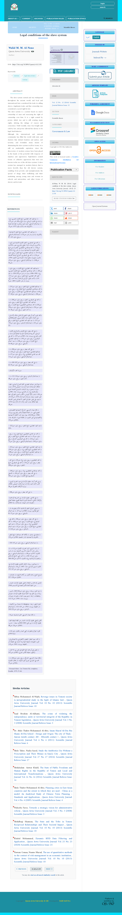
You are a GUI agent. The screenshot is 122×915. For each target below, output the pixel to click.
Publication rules (55, 19)
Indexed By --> (100, 58)
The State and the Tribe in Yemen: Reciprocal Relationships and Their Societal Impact (43, 823)
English (96, 37)
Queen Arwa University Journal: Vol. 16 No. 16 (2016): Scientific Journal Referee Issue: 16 (43, 777)
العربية (87, 37)
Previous (22, 869)
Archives (38, 19)
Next (48, 869)
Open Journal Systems (100, 206)
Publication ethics (77, 19)
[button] (56, 208)
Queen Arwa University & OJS (36, 901)
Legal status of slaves (29, 76)
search (102, 7)
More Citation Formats (64, 198)
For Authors (100, 172)
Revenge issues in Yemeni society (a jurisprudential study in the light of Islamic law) (43, 698)
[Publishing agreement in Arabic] (99, 116)
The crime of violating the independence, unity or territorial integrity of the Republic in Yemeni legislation (43, 717)
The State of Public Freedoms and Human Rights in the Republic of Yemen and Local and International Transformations (43, 771)
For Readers (100, 166)
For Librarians (100, 178)
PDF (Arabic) (65, 71)
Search (109, 18)
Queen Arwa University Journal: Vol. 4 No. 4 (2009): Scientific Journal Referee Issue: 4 (43, 798)
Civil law (25, 80)
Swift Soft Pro (64, 901)
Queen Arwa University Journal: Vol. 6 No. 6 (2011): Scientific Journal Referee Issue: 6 (43, 740)
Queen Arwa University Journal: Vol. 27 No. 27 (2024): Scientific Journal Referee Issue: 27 (43, 757)
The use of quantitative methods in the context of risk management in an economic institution (43, 854)
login (103, 3)
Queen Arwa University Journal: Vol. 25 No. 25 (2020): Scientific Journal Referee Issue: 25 (43, 843)
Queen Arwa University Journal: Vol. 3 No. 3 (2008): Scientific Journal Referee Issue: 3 (43, 721)
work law (16, 76)
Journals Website (99, 52)
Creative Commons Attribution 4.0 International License (64, 160)
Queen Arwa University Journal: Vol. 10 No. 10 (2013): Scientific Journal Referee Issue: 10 (43, 703)
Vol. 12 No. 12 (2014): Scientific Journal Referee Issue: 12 (52, 26)
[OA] (100, 153)
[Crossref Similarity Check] (100, 135)
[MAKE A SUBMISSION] (100, 79)
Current (26, 19)
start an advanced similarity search (42, 875)
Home (15, 27)
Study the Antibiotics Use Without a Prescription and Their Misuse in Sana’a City (43, 752)
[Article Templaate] (99, 97)
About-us (12, 19)
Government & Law (61, 132)
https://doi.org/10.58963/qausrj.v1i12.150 (26, 64)
